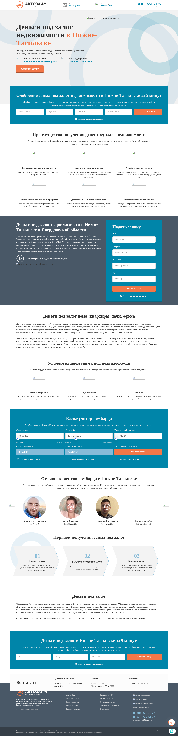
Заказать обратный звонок (153, 7)
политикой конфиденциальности (93, 119)
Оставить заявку (30, 68)
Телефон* (116, 247)
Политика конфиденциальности (109, 705)
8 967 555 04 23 (144, 717)
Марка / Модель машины (122, 260)
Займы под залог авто (73, 702)
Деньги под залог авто (106, 698)
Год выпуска (117, 273)
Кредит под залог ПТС (73, 705)
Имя (114, 234)
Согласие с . (90, 119)
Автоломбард (70, 695)
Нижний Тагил (106, 6)
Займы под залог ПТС (73, 698)
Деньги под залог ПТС (106, 695)
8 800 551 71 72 (150, 4)
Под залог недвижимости (107, 702)
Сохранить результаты (31, 459)
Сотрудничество (105, 709)
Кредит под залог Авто (73, 709)
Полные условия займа (129, 459)
